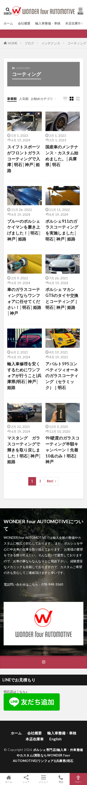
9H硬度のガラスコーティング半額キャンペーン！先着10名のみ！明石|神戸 (62, 450)
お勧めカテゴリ (42, 99)
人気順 (24, 99)
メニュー (43, 781)
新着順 (12, 99)
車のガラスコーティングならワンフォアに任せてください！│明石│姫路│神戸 (24, 301)
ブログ (29, 43)
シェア (26, 781)
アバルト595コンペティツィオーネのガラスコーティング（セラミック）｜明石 (61, 375)
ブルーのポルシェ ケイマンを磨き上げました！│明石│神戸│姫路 (24, 230)
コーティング (76, 43)
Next (50, 481)
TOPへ (78, 781)
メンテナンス (50, 43)
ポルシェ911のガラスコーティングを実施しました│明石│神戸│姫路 (61, 230)
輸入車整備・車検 (47, 23)
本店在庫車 (73, 23)
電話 (60, 781)
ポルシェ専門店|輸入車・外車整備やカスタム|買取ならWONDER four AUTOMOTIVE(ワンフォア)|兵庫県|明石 (48, 755)
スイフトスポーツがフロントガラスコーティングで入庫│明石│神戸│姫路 (23, 158)
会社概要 (24, 23)
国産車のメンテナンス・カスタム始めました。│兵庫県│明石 (61, 155)
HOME (12, 43)
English (55, 739)
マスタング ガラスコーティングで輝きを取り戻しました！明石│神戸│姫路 (24, 450)
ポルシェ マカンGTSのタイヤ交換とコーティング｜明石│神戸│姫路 (61, 298)
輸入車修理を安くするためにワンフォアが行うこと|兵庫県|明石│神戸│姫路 (24, 375)
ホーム (8, 23)
